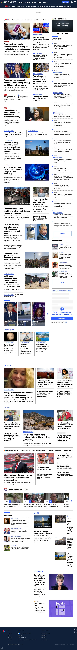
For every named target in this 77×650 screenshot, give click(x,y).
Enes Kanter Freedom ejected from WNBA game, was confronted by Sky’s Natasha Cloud (65, 456)
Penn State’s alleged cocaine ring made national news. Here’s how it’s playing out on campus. (12, 146)
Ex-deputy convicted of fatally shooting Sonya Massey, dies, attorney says (64, 394)
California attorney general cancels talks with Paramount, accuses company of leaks (12, 228)
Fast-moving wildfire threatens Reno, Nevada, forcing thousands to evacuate (63, 225)
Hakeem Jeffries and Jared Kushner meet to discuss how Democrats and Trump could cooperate (12, 436)
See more (62, 233)
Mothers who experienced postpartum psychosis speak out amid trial (37, 134)
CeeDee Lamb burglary (55, 450)
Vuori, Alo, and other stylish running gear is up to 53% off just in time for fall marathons (65, 275)
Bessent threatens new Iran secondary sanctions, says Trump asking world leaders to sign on (62, 133)
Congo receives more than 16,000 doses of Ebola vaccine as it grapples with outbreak (70, 560)
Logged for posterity (23, 345)
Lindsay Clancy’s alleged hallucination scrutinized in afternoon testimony (12, 113)
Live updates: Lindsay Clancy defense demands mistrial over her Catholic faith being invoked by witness (20, 522)
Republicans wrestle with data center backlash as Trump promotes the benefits (40, 57)
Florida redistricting (48, 20)
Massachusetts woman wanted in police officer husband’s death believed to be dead (62, 65)
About (9, 630)
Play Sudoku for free (39, 604)
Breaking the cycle (42, 344)
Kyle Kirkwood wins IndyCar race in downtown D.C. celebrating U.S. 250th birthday (44, 476)
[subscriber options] (71, 2)
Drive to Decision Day (17, 20)
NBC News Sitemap (45, 630)
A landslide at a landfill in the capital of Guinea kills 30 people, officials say (70, 543)
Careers (10, 637)
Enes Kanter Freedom (42, 450)
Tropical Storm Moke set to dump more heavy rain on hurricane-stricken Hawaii (62, 205)
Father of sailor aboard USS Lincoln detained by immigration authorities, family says (12, 425)
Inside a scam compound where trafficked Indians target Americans (10, 279)
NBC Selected (44, 639)
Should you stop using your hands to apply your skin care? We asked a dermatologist (65, 256)
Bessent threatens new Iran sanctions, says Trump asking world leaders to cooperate (17, 82)
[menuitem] (20, 2)
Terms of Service (22, 637)
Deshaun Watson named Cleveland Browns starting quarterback (63, 150)
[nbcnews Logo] (3, 631)
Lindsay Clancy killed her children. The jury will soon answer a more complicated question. (13, 134)
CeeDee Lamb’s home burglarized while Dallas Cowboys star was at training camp (65, 475)
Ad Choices (10, 639)
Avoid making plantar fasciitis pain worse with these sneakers (65, 247)
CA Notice (20, 635)
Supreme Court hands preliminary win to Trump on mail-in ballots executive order (17, 46)
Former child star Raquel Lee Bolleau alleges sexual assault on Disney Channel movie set (63, 85)
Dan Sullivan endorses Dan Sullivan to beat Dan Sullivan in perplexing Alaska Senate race (65, 425)
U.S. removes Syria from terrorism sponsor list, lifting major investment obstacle (63, 46)
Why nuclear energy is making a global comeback (43, 532)
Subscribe (43, 635)
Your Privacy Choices (25, 633)
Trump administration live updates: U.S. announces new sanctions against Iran (20, 531)
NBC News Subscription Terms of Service (27, 639)
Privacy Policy (21, 630)
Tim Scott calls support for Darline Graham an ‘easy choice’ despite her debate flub (64, 438)
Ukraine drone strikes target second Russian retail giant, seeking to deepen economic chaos (70, 525)
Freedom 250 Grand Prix (69, 450)
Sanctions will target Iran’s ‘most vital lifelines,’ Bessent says (9, 98)
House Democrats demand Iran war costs (23, 98)
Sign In (65, 322)
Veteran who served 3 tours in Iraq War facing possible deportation (63, 169)
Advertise (43, 637)
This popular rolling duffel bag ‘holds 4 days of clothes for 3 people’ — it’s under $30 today (65, 266)
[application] (17, 70)
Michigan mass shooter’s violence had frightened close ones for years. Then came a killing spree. (63, 216)
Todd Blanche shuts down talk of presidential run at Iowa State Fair (33, 505)
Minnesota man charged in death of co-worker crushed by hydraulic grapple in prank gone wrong (20, 548)
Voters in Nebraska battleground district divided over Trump (12, 505)
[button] (39, 2)
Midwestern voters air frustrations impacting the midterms (51, 506)
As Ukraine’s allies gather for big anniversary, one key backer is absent (12, 256)
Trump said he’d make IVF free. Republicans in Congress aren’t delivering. (13, 170)
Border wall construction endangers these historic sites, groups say (63, 115)
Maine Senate (28, 20)
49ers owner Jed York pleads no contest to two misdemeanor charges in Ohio (62, 124)
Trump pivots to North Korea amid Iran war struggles (40, 98)
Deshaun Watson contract (28, 450)
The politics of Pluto (9, 346)
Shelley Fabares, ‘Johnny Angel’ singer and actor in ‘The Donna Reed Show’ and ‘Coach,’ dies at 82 (63, 177)
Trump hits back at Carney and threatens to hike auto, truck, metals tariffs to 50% (40, 78)
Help (9, 635)
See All (63, 282)
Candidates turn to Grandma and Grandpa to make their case (41, 39)
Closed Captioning (45, 633)
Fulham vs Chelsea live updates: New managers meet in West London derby (64, 466)
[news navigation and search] (75, 2)
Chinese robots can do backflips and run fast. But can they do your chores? (17, 211)
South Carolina (38, 20)
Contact (10, 633)
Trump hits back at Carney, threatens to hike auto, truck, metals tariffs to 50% (63, 186)
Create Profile (62, 318)
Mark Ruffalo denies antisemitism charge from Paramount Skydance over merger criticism (13, 246)
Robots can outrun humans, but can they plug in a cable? (40, 218)
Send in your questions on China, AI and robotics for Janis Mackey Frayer (41, 201)
